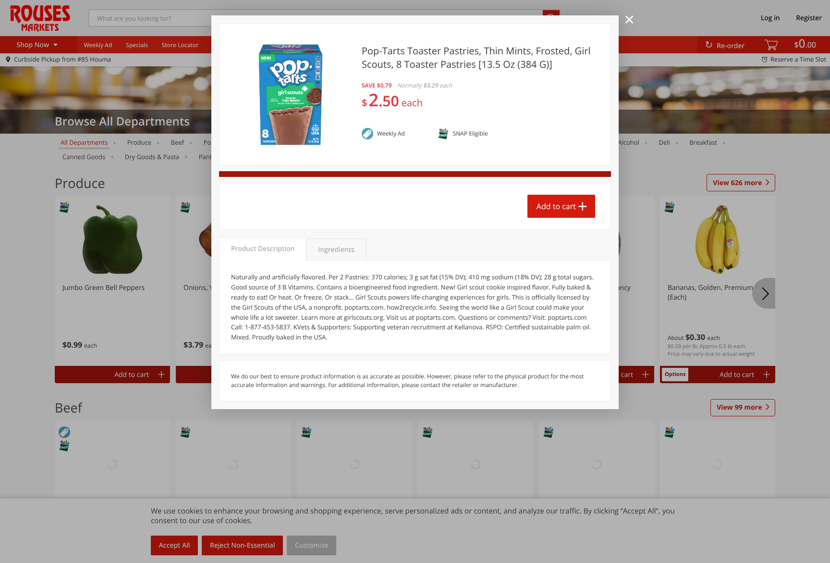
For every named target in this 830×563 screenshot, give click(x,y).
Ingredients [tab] (336, 249)
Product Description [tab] (262, 248)
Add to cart (556, 206)
